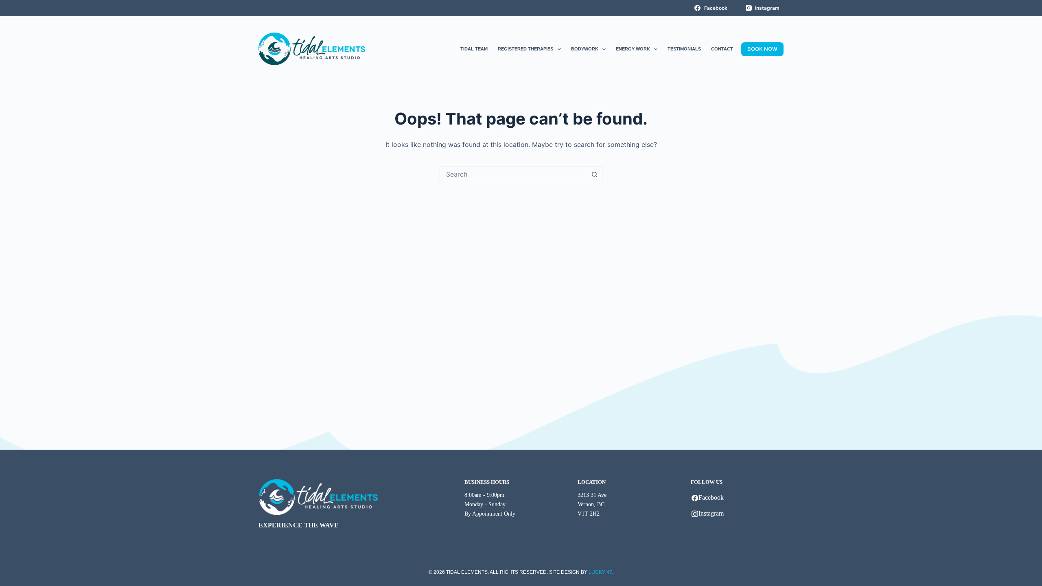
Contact (722, 48)
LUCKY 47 (600, 572)
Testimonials (684, 48)
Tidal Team (474, 48)
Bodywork (584, 48)
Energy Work (633, 48)
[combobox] (513, 174)
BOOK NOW (762, 49)
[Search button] (594, 174)
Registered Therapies (525, 48)
